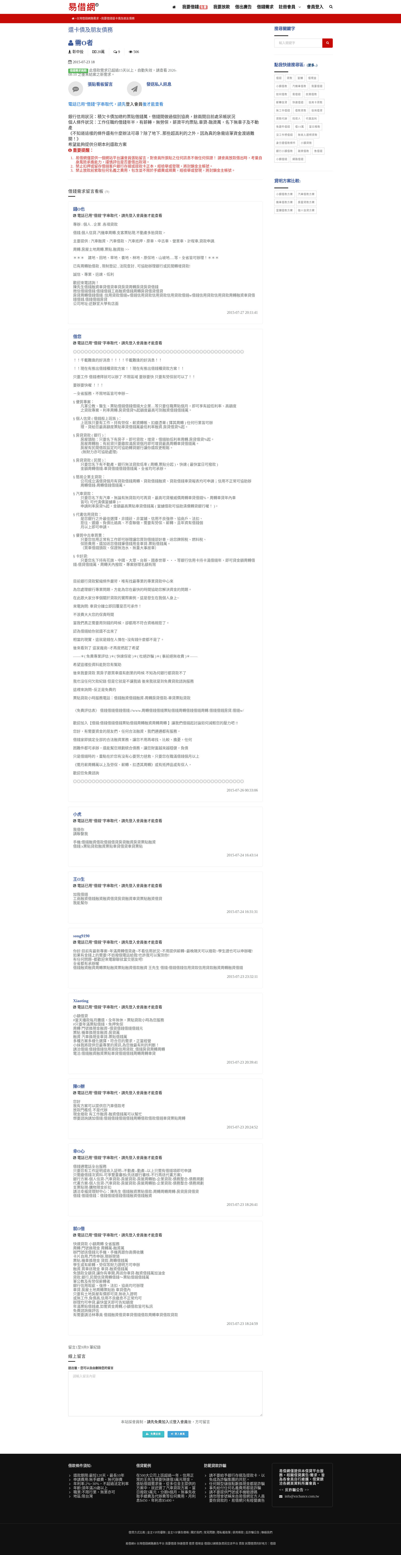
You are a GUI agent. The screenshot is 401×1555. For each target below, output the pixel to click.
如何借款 (281, 94)
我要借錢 (194, 7)
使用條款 (238, 1532)
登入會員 (134, 104)
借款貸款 (300, 110)
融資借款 (303, 151)
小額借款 (281, 86)
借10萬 (299, 126)
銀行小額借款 (284, 151)
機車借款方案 (284, 202)
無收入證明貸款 (307, 134)
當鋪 (300, 78)
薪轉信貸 (281, 102)
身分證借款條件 (286, 143)
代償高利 (311, 118)
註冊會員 (288, 7)
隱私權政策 (224, 1532)
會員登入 (315, 7)
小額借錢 (281, 159)
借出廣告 (243, 7)
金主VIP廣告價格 (178, 1532)
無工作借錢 (283, 110)
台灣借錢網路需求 (88, 18)
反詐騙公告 (294, 1490)
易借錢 (296, 94)
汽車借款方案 (306, 194)
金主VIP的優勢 (156, 1532)
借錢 (279, 78)
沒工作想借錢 (284, 134)
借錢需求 (265, 7)
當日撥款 (314, 126)
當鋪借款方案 (284, 210)
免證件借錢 (283, 126)
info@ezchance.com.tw (302, 1496)
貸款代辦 (281, 118)
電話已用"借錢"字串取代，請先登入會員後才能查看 (119, 216)
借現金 (312, 78)
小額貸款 (306, 143)
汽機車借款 (299, 86)
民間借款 (311, 94)
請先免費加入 (158, 1422)
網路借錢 (298, 159)
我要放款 (221, 7)
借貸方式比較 (137, 1532)
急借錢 (318, 151)
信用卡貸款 (316, 102)
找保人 (296, 118)
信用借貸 (317, 110)
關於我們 (196, 1532)
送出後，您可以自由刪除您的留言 (90, 1368)
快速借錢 (298, 102)
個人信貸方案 (306, 210)
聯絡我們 (266, 1532)
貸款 (289, 78)
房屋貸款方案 (306, 202)
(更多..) (312, 65)
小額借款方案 (284, 194)
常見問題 (209, 1532)
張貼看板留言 (100, 84)
